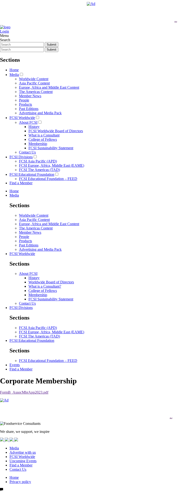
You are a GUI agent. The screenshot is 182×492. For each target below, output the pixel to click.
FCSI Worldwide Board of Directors (55, 131)
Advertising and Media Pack (40, 113)
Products (25, 104)
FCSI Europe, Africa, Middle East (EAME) (51, 165)
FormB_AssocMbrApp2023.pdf (24, 392)
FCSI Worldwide (22, 118)
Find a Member (20, 183)
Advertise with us (22, 452)
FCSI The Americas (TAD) (39, 170)
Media (14, 75)
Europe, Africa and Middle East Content (49, 87)
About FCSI (28, 122)
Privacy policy (20, 482)
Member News (30, 96)
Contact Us (27, 152)
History (34, 127)
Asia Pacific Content (34, 83)
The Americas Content (36, 92)
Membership (37, 144)
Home (14, 70)
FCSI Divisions (21, 157)
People (24, 100)
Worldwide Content (33, 79)
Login (4, 31)
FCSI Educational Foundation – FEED (48, 179)
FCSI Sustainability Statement (50, 148)
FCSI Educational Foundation (31, 174)
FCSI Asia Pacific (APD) (38, 161)
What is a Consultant (43, 135)
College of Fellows (42, 139)
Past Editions (28, 109)
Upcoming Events (22, 461)
